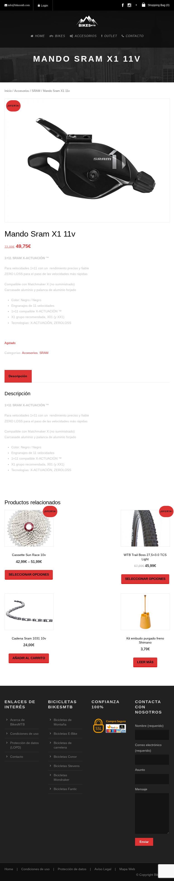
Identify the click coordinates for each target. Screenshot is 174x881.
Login (44, 5)
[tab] (18, 376)
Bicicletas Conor (65, 756)
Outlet (110, 36)
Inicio (8, 91)
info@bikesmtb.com (18, 5)
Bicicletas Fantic (65, 789)
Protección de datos (72, 869)
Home (40, 36)
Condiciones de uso (24, 733)
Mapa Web (127, 869)
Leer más (145, 662)
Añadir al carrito (28, 658)
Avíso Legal (102, 869)
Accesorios (86, 36)
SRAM (36, 91)
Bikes (60, 36)
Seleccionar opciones (29, 574)
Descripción (18, 376)
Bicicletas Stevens (67, 766)
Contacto (135, 36)
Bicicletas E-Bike (65, 733)
